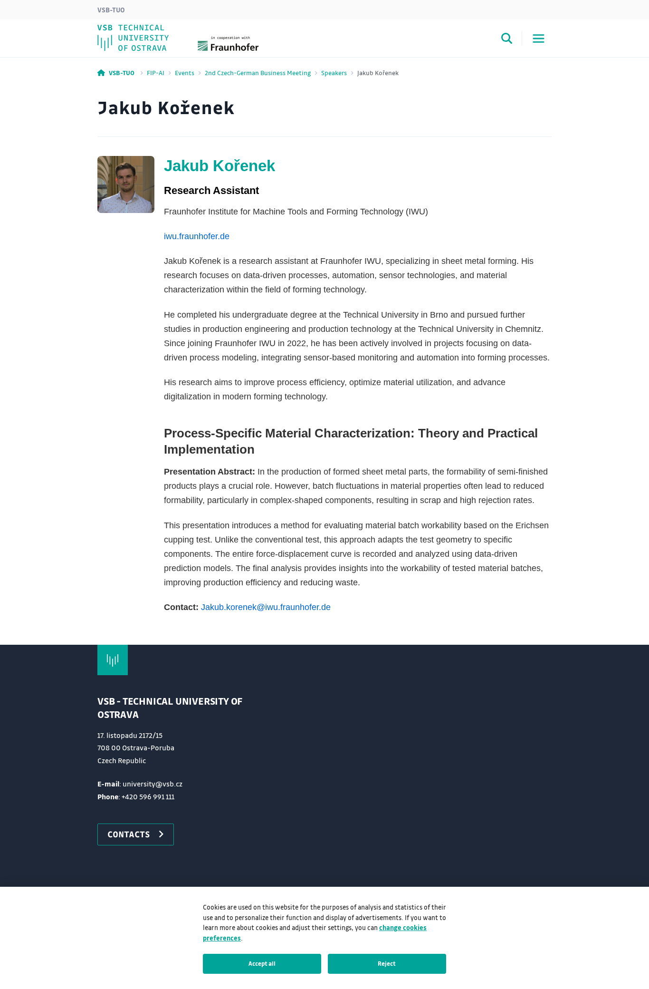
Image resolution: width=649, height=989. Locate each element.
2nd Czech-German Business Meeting (258, 72)
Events (184, 72)
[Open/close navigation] (538, 38)
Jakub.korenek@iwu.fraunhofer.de (266, 607)
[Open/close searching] (507, 40)
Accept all (262, 963)
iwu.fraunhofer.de (196, 236)
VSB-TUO (111, 9)
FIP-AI (155, 72)
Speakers (334, 72)
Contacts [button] (128, 834)
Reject (387, 963)
